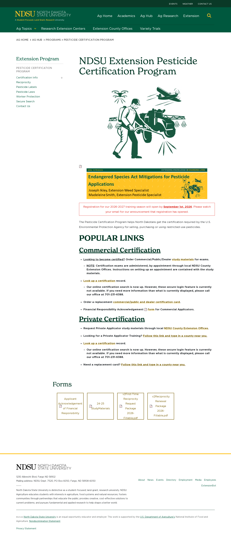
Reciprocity (23, 82)
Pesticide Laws (25, 91)
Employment (185, 480)
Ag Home (104, 16)
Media (198, 480)
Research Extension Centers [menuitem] (63, 28)
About (141, 480)
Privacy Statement (26, 528)
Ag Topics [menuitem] (24, 28)
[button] (209, 16)
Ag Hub (146, 16)
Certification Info (27, 77)
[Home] (43, 16)
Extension (191, 16)
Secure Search (25, 101)
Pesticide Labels (26, 87)
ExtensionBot (208, 485)
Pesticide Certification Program (34, 69)
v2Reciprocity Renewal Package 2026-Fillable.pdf (161, 406)
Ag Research (168, 16)
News (150, 480)
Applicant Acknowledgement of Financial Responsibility (70, 406)
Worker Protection (28, 96)
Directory (171, 480)
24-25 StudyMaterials (100, 406)
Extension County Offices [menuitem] (112, 28)
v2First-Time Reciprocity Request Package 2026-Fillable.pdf (131, 406)
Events (173, 4)
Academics (126, 16)
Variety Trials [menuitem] (150, 28)
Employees (210, 480)
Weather (187, 4)
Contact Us (205, 4)
